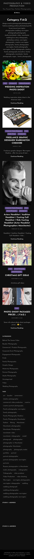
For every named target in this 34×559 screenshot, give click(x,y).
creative (27, 402)
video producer (19, 473)
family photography (10, 412)
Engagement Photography (11, 354)
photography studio (20, 449)
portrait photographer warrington (14, 460)
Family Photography (9, 361)
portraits (6, 463)
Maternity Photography (10, 369)
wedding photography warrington (14, 497)
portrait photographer (10, 456)
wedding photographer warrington (14, 493)
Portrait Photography (12, 210)
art (4, 395)
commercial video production (13, 402)
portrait (13, 453)
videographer (23, 470)
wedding (25, 483)
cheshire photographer (10, 399)
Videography (7, 473)
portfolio (6, 453)
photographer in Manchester (12, 443)
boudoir (9, 395)
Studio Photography (16, 271)
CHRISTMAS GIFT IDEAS (17, 275)
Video (4, 383)
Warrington (7, 480)
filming (12, 422)
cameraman (19, 395)
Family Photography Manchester (14, 419)
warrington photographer (21, 480)
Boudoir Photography (9, 344)
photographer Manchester (12, 446)
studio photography (9, 470)
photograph (7, 439)
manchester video (9, 433)
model (24, 436)
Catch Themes (20, 555)
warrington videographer (11, 483)
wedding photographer (11, 490)
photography (7, 449)
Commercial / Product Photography (14, 131)
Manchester (21, 422)
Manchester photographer (12, 426)
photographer (18, 439)
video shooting (22, 476)
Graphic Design (7, 365)
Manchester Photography (11, 429)
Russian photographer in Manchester (15, 466)
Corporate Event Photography (12, 351)
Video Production (9, 476)
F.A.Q (5, 83)
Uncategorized (13, 83)
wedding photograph (10, 487)
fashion (5, 422)
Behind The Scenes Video (10, 340)
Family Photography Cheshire (13, 416)
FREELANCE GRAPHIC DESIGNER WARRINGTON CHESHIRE (17, 140)
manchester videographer (11, 436)
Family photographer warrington (14, 409)
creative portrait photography (13, 406)
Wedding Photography (24, 83)
